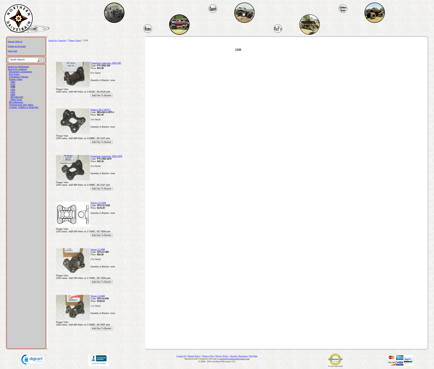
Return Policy (194, 356)
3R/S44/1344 (16, 97)
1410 (12, 92)
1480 (12, 94)
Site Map (253, 356)
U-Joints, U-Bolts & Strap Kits (23, 107)
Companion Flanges (18, 77)
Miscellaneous (16, 102)
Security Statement (239, 356)
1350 (12, 89)
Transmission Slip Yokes (21, 105)
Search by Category (17, 69)
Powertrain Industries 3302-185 (106, 63)
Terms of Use (208, 356)
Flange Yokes (15, 79)
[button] (34, 360)
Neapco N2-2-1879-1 (101, 109)
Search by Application (18, 66)
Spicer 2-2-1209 (98, 203)
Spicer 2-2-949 (98, 296)
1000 (12, 82)
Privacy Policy (222, 356)
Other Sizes (16, 99)
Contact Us (181, 356)
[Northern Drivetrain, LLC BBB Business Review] (98, 365)
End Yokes (14, 74)
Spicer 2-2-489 (98, 249)
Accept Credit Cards (335, 366)
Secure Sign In (15, 41)
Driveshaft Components (20, 71)
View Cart (12, 51)
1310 (12, 84)
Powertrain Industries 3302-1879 (106, 156)
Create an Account (17, 46)
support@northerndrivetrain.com (234, 358)
